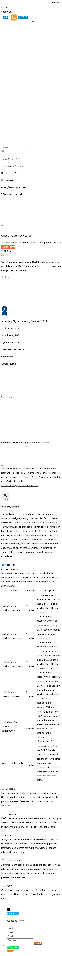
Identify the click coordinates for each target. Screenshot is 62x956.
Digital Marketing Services (33, 44)
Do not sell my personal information (19, 485)
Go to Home (8, 247)
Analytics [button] (6, 831)
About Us (12, 31)
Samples (17, 120)
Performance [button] (8, 810)
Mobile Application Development (36, 115)
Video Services (27, 86)
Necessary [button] (6, 560)
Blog (9, 132)
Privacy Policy (14, 390)
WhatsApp (13, 947)
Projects (11, 128)
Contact (11, 141)
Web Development (29, 111)
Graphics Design (27, 90)
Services (17, 82)
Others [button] (4, 881)
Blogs (10, 375)
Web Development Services (22, 432)
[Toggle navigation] (33, 21)
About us (12, 370)
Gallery (11, 124)
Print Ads (24, 69)
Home (10, 27)
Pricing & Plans (15, 137)
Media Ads (25, 73)
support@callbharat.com (37, 3)
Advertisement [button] (9, 856)
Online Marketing (22, 39)
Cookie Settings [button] (10, 489)
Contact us (12, 383)
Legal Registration (29, 99)
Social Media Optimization (32, 56)
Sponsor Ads (26, 94)
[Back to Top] (2, 465)
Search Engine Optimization (33, 48)
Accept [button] (24, 489)
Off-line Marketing (22, 65)
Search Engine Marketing (32, 52)
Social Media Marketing (31, 61)
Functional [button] (6, 784)
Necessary (10, 564)
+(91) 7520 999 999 (12, 3)
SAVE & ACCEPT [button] (10, 902)
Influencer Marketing (30, 77)
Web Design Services (30, 107)
